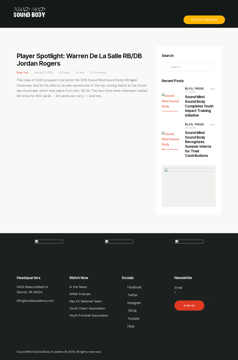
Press (199, 88)
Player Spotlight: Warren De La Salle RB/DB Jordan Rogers (79, 59)
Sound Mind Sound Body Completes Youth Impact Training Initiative (199, 106)
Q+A (25, 72)
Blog (19, 72)
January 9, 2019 (43, 72)
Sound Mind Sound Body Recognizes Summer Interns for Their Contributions (198, 144)
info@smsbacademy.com (35, 301)
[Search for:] (189, 67)
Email (178, 290)
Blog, (190, 88)
